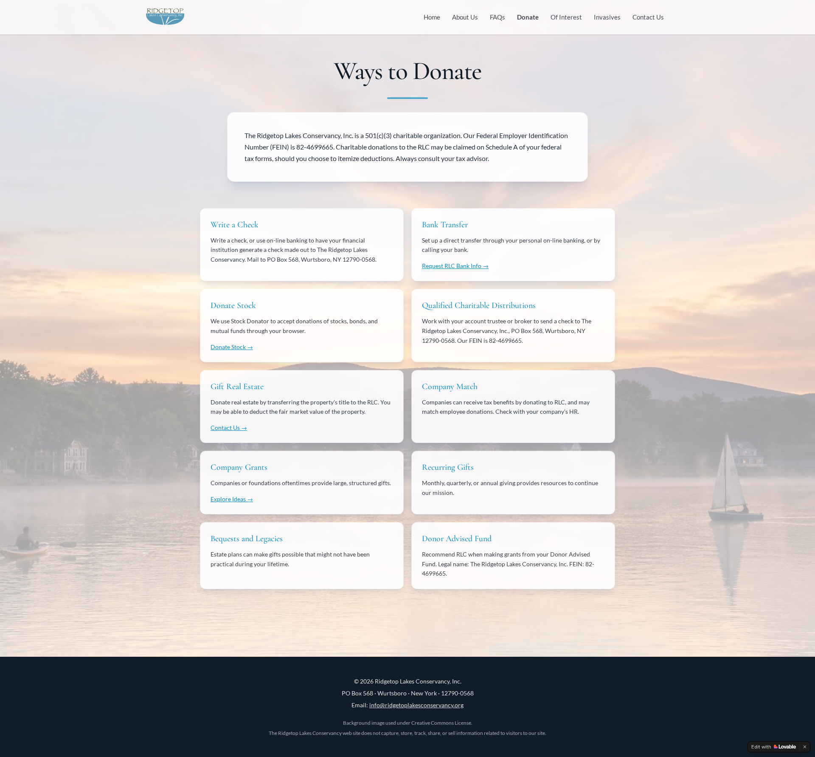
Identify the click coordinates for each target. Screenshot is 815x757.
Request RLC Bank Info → (455, 265)
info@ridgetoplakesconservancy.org (416, 705)
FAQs (497, 17)
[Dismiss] (805, 747)
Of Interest (566, 17)
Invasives (607, 17)
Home (432, 17)
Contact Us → (229, 427)
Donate (528, 17)
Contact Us (648, 17)
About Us (465, 17)
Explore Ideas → (232, 499)
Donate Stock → (232, 346)
